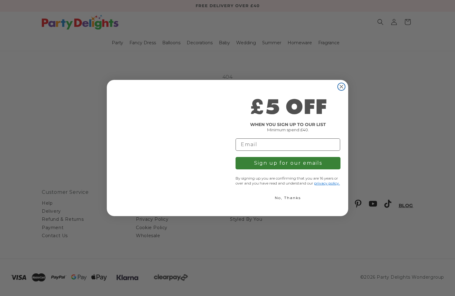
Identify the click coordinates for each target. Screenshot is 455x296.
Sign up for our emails (288, 163)
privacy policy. (327, 183)
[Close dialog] (341, 86)
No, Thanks (288, 197)
